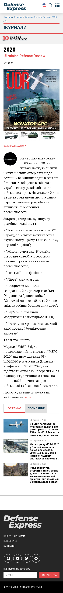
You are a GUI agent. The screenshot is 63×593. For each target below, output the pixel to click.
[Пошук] (50, 6)
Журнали (18, 17)
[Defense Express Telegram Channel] (36, 558)
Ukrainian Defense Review (37, 17)
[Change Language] (44, 5)
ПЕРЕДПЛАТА (10, 541)
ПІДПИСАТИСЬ (49, 574)
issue (27, 397)
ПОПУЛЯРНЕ (36, 408)
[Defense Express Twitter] (27, 558)
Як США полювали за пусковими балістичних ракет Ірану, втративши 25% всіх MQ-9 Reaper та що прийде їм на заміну (44, 430)
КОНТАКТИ (9, 546)
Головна (8, 17)
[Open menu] (57, 5)
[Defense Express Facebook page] (8, 558)
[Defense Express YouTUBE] (17, 558)
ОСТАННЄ (14, 408)
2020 (54, 17)
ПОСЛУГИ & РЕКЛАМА (14, 536)
